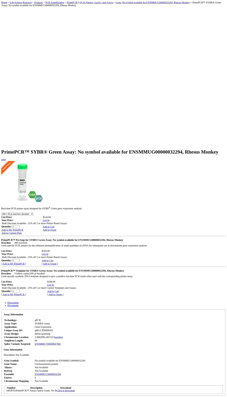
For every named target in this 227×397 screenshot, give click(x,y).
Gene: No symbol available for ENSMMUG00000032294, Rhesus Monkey (153, 2)
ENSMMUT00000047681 (48, 344)
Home (4, 2)
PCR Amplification (54, 2)
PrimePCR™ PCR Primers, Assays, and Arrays (90, 2)
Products (38, 2)
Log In (46, 220)
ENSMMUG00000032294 (48, 374)
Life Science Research (21, 2)
